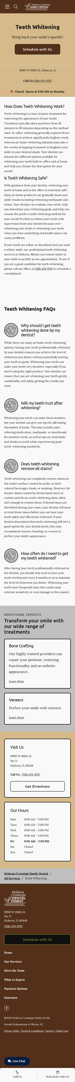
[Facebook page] (6, 1008)
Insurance (11, 997)
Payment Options (15, 988)
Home (8, 952)
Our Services (13, 961)
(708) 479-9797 (42, 81)
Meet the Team (14, 970)
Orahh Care (61, 1030)
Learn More (16, 681)
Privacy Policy (12, 1030)
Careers (49, 1030)
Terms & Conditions (32, 1030)
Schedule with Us (37, 49)
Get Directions (37, 786)
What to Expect (14, 979)
